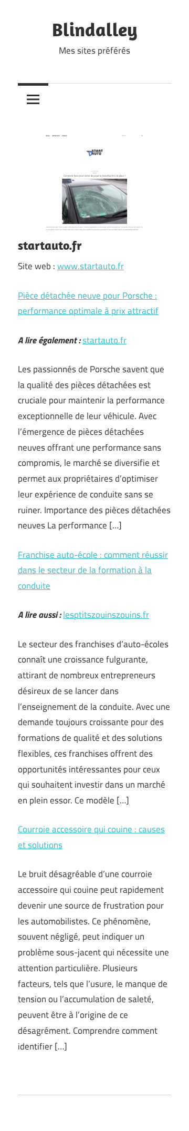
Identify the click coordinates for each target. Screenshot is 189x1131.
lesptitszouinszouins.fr (106, 614)
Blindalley (95, 29)
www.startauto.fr (90, 266)
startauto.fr (104, 340)
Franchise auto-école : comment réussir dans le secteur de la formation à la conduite (93, 570)
